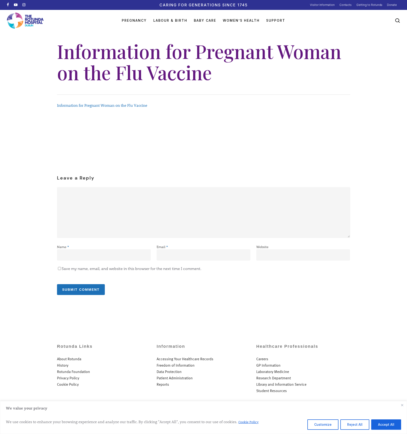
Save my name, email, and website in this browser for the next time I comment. (131, 268)
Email (162, 247)
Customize (323, 424)
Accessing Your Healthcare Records (185, 359)
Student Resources (271, 391)
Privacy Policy (68, 378)
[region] (203, 417)
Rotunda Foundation (73, 371)
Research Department (273, 378)
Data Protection (169, 371)
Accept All (386, 424)
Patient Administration (175, 378)
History (62, 365)
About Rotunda (69, 359)
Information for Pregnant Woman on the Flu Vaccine (102, 105)
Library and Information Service (281, 384)
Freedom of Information (176, 365)
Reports (163, 384)
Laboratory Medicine (272, 371)
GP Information (268, 365)
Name (63, 247)
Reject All (354, 424)
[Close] (402, 405)
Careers (262, 359)
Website (262, 247)
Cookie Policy (248, 422)
